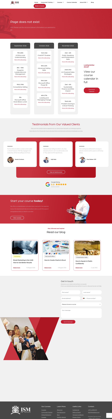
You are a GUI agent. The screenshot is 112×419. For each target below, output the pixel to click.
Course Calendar (72, 2)
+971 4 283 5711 (92, 410)
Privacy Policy (77, 417)
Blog (92, 2)
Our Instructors (61, 412)
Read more (16, 267)
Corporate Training (47, 2)
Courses (59, 2)
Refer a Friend (77, 412)
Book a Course (39, 6)
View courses (17, 218)
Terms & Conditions (78, 414)
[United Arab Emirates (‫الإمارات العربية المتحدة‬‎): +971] (84, 298)
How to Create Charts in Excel (55, 260)
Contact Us (76, 410)
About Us (59, 410)
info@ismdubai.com (93, 412)
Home (36, 2)
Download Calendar (92, 90)
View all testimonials (56, 172)
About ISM (83, 2)
